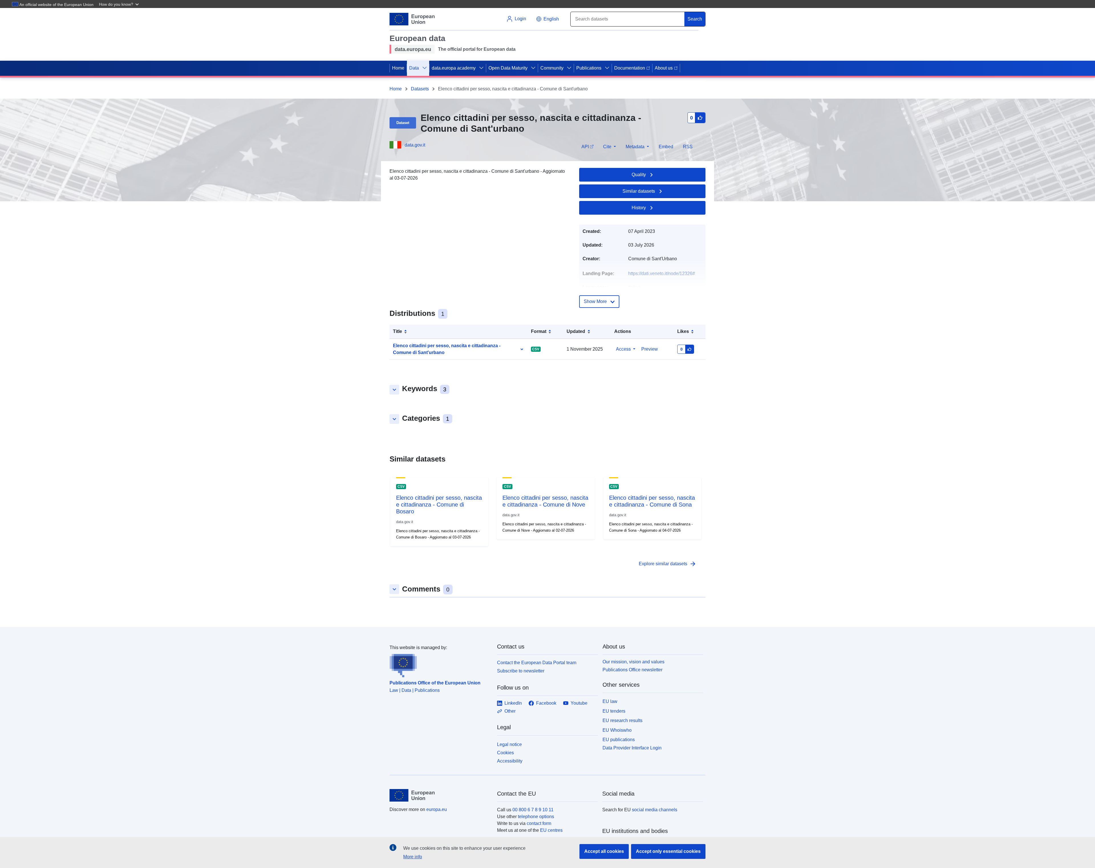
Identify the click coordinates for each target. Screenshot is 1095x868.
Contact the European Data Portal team (536, 662)
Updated (576, 331)
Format (538, 331)
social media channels (654, 809)
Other (510, 711)
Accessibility (509, 761)
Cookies (505, 752)
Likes (683, 331)
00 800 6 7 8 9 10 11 (532, 809)
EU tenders (614, 711)
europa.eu (436, 809)
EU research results (622, 720)
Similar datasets (638, 191)
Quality (639, 174)
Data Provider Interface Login (632, 747)
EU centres (551, 830)
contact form (539, 823)
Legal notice (509, 744)
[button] (119, 4)
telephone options (536, 816)
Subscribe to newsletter (520, 670)
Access (623, 349)
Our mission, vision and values (633, 661)
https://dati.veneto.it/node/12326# (661, 273)
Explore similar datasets (667, 563)
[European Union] (440, 795)
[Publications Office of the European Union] (440, 664)
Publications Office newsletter (632, 669)
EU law (610, 701)
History (639, 207)
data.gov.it (415, 145)
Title (397, 331)
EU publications (619, 739)
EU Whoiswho (617, 730)
